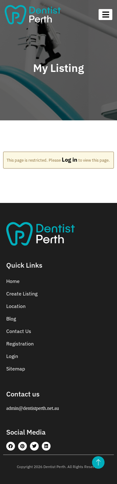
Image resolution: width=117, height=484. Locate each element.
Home (13, 281)
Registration (20, 343)
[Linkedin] (46, 446)
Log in (69, 159)
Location (16, 306)
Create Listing (21, 293)
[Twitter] (34, 446)
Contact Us (18, 331)
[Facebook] (10, 446)
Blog (11, 318)
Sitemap (15, 369)
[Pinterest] (22, 446)
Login (12, 356)
